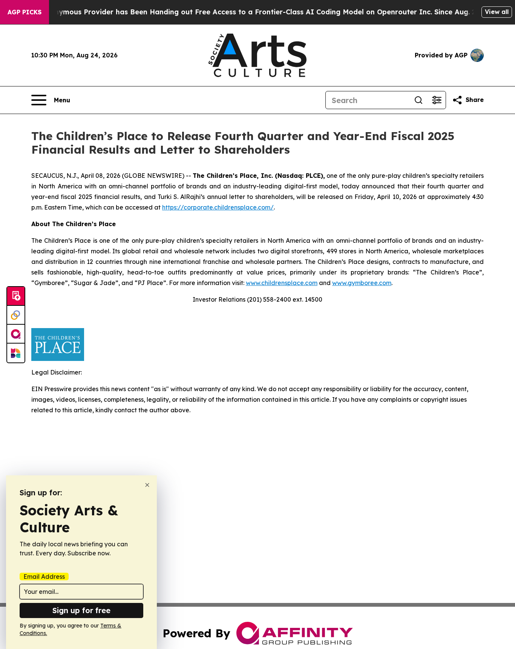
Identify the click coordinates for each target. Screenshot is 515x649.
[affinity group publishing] (16, 334)
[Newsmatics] (16, 353)
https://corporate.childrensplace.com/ (218, 207)
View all (497, 11)
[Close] (147, 485)
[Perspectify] (16, 315)
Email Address (44, 576)
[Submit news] (16, 296)
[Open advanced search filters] (437, 100)
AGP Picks (24, 12)
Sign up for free (81, 610)
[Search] (418, 100)
